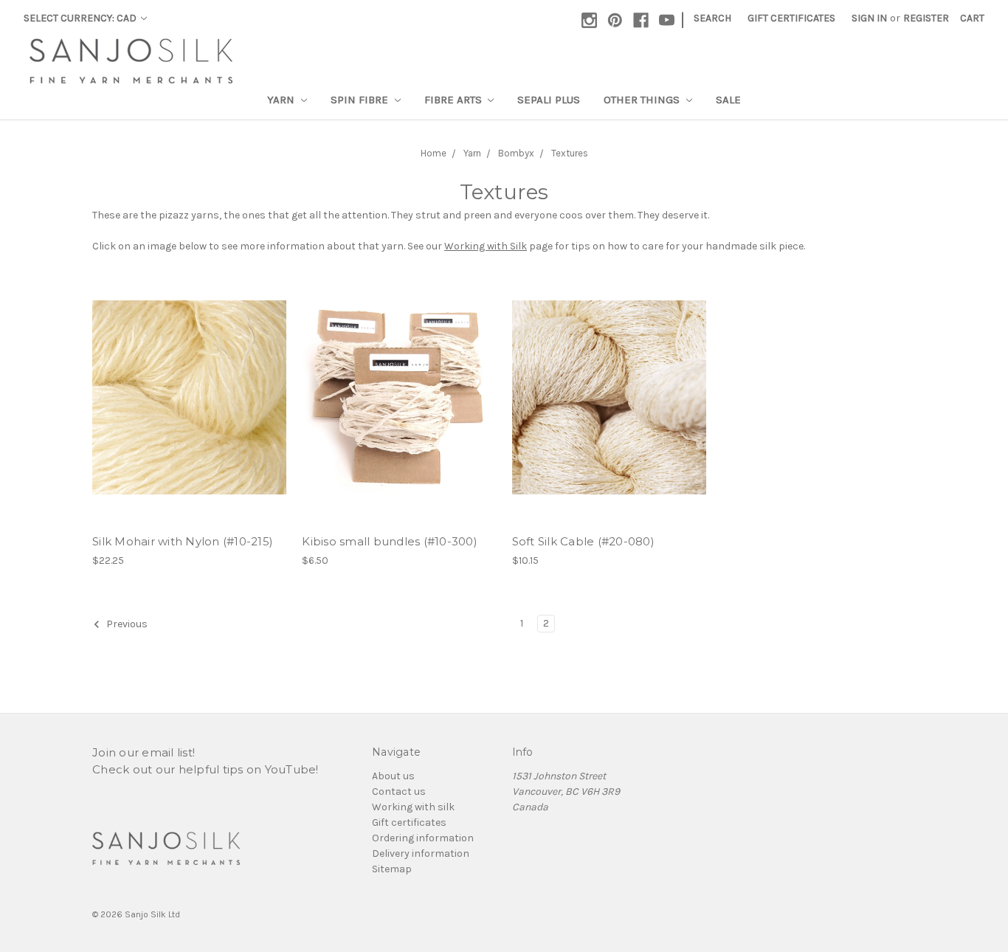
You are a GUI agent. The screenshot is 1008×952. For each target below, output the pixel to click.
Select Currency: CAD (81, 18)
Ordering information (423, 838)
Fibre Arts (454, 99)
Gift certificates (409, 822)
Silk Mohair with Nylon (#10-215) (182, 541)
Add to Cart (399, 397)
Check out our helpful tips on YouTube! (205, 769)
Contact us (399, 791)
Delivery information (420, 853)
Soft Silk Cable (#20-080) (583, 541)
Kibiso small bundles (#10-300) (389, 541)
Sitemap (392, 869)
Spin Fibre (361, 99)
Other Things (643, 99)
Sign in (869, 18)
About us (393, 776)
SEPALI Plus (548, 99)
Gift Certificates (791, 18)
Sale (728, 99)
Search (712, 18)
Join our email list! (143, 752)
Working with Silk (485, 246)
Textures (569, 153)
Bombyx (516, 153)
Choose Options (190, 397)
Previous (126, 624)
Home (433, 153)
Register (926, 18)
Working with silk (413, 807)
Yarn (282, 99)
